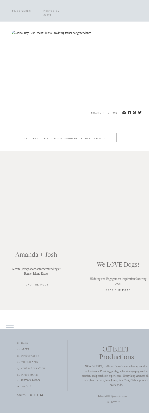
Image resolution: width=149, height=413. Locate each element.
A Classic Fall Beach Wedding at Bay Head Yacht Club (69, 138)
